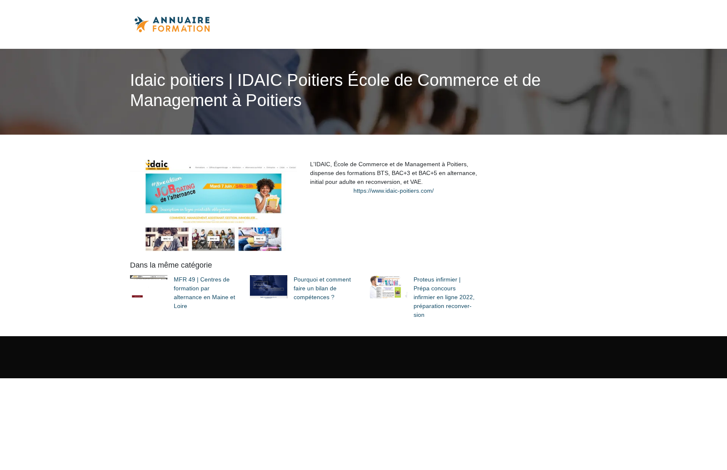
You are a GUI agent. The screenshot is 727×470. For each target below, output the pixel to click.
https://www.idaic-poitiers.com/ (393, 190)
